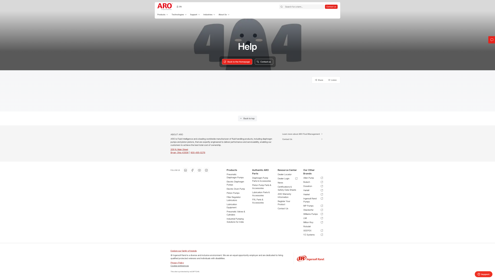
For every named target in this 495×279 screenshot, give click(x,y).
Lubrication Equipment (232, 206)
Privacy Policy (177, 262)
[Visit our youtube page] (199, 170)
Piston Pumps (233, 193)
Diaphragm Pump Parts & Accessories (261, 179)
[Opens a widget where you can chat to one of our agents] (483, 274)
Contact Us (283, 208)
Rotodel (307, 226)
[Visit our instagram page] (206, 170)
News (280, 182)
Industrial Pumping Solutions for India (235, 220)
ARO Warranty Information (284, 195)
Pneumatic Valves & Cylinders (236, 213)
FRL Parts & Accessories (258, 201)
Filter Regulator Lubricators (234, 199)
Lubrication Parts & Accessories (261, 194)
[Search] (281, 6)
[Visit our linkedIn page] (185, 170)
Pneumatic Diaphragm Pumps (235, 176)
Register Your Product (284, 203)
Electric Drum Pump (236, 189)
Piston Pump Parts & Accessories (261, 186)
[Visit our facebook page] (192, 170)
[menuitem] (162, 14)
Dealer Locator (285, 174)
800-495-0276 (198, 152)
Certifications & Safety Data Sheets (287, 188)
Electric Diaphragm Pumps (235, 183)
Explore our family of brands (184, 251)
